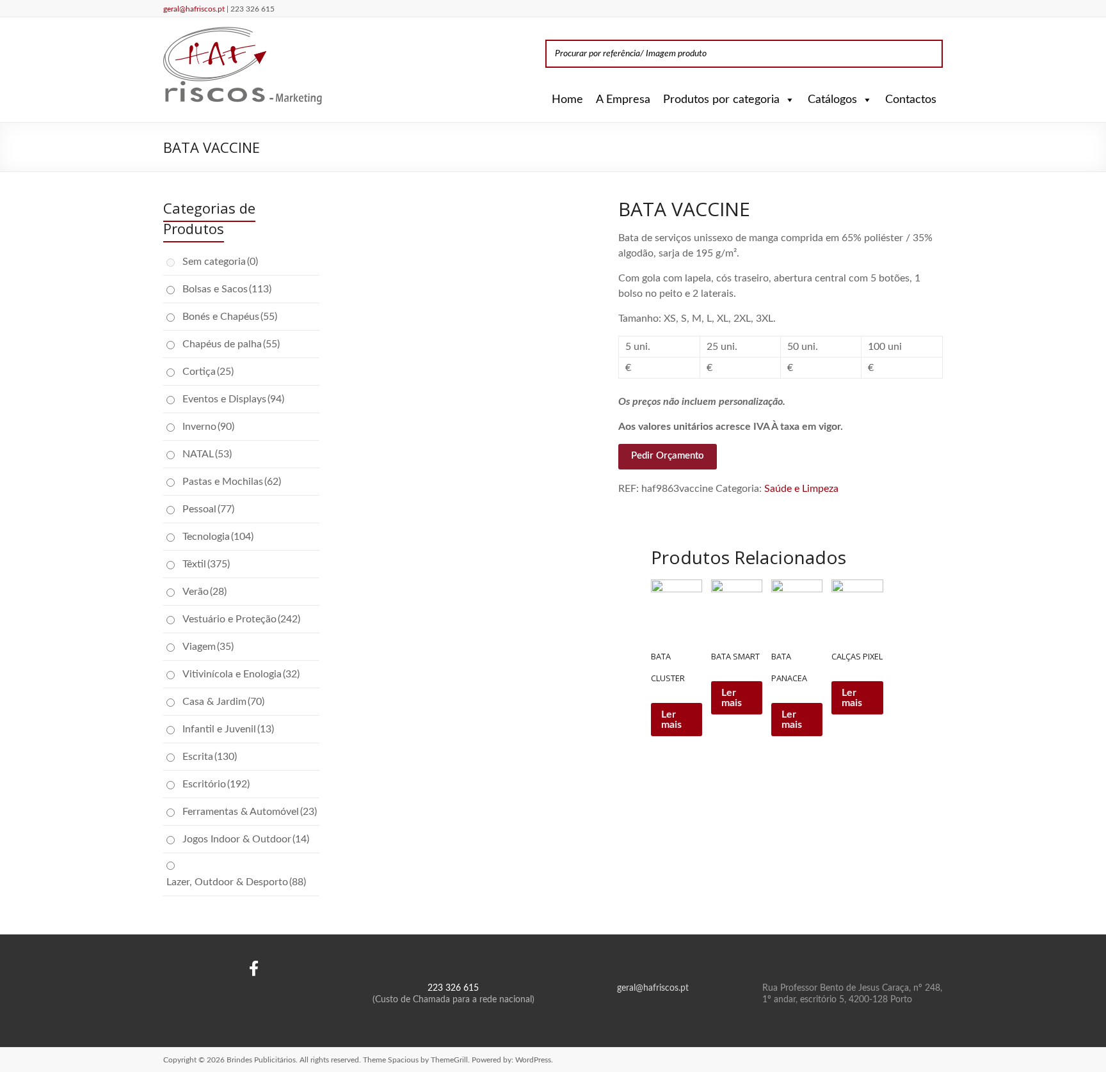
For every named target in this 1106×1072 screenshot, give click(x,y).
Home (567, 100)
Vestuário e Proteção (241, 619)
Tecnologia (217, 537)
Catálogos (832, 100)
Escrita (209, 757)
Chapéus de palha (231, 344)
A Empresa (623, 100)
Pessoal (208, 509)
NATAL (207, 454)
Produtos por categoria (721, 100)
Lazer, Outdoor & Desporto (236, 882)
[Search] (929, 53)
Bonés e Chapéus (229, 316)
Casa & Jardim (223, 702)
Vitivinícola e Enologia (241, 674)
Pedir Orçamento (667, 456)
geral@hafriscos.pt (195, 9)
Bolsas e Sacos (226, 289)
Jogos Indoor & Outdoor (245, 839)
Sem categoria (220, 261)
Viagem (208, 647)
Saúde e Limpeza (801, 489)
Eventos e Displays (233, 399)
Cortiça (208, 372)
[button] (787, 100)
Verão (204, 592)
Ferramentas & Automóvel (249, 812)
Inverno (208, 427)
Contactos (910, 100)
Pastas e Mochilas (231, 482)
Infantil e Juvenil (228, 729)
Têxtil (206, 564)
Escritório (216, 784)
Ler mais (671, 719)
